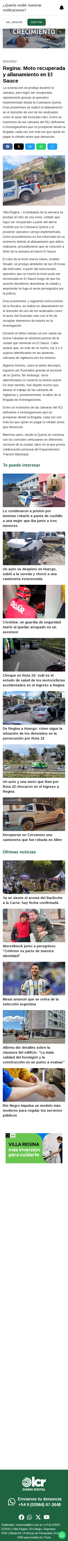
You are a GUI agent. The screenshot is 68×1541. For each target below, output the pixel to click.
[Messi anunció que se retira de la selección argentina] (34, 978)
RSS (4, 1533)
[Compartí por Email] (30, 146)
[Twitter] (38, 1517)
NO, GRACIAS (14, 22)
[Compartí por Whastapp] (41, 146)
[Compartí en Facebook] (8, 146)
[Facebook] (21, 1517)
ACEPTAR (36, 22)
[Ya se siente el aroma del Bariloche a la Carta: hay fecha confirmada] (34, 877)
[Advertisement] (34, 1203)
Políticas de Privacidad (38, 1533)
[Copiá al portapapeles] (52, 146)
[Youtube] (46, 1517)
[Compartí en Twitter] (19, 146)
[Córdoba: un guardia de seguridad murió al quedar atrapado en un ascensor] (34, 601)
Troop (47, 1537)
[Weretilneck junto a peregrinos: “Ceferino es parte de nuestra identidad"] (34, 925)
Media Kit (15, 1533)
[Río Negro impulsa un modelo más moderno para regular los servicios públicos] (34, 1085)
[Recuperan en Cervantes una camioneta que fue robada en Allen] (34, 814)
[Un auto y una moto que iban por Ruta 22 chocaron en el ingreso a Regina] (34, 761)
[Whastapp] (12, 1502)
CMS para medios (28, 1537)
